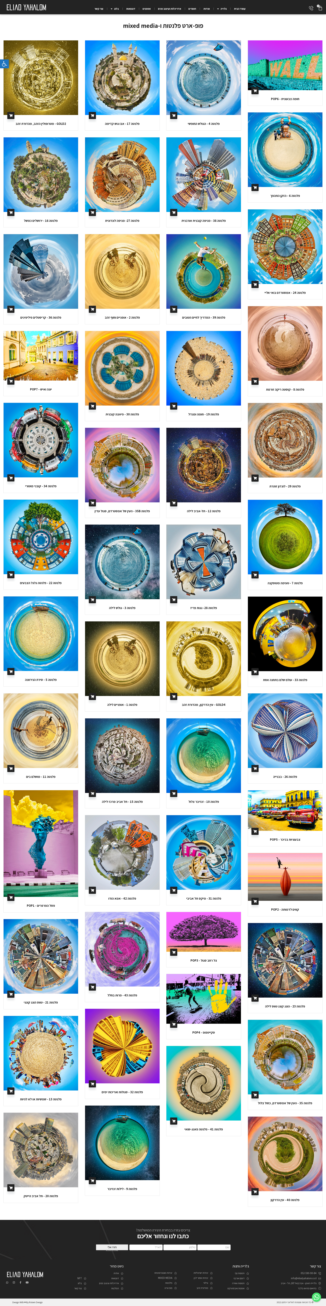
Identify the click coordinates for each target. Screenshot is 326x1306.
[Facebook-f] (20, 1282)
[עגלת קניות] (320, 8)
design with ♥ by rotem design (27, 1302)
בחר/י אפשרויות (10, 115)
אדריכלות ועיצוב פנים (169, 9)
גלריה (224, 9)
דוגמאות (130, 9)
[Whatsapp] (7, 1282)
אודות (206, 9)
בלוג (116, 9)
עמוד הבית (240, 9)
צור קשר (98, 9)
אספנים (147, 9)
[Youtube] (27, 1282)
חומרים (192, 9)
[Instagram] (14, 1282)
